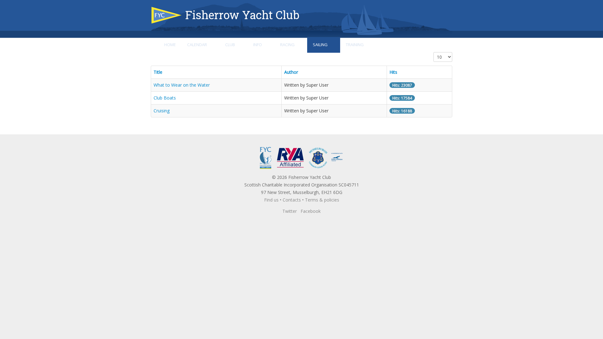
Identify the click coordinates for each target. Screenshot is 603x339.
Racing (287, 44)
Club (230, 44)
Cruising (162, 111)
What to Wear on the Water (182, 85)
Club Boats (165, 98)
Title (158, 72)
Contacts (292, 200)
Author (291, 72)
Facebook (311, 211)
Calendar (197, 44)
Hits (393, 72)
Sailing (320, 44)
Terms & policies (322, 200)
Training (355, 44)
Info (257, 44)
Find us (271, 200)
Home (170, 44)
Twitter (289, 211)
